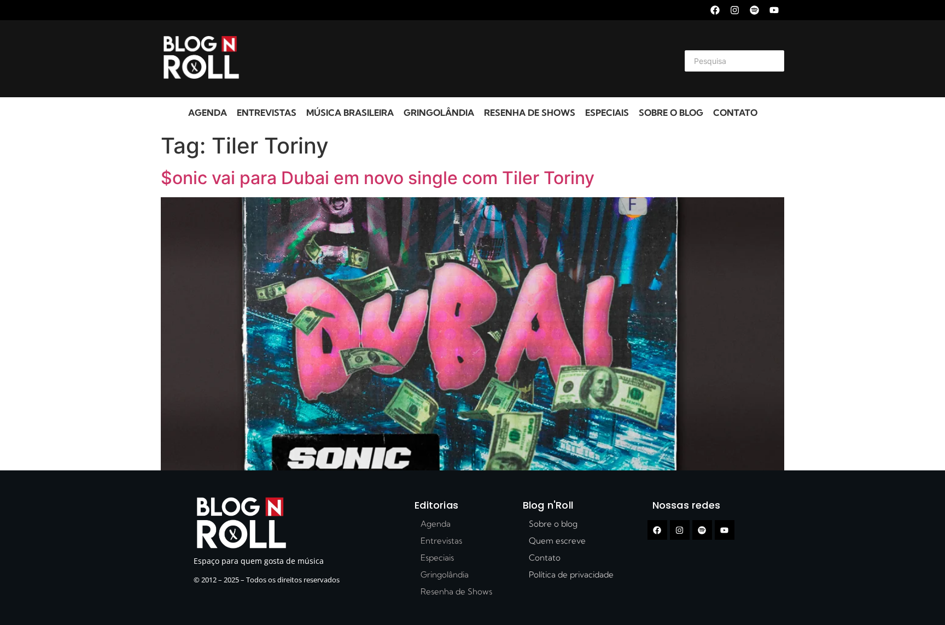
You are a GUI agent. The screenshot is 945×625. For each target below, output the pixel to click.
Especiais (607, 112)
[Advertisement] (459, 59)
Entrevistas (266, 112)
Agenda (207, 112)
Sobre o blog (671, 112)
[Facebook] (715, 10)
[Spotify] (754, 10)
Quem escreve (557, 540)
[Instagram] (734, 10)
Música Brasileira (350, 112)
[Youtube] (774, 10)
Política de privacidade (571, 574)
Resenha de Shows (529, 112)
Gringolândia (439, 112)
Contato (735, 112)
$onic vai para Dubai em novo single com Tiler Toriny (377, 177)
